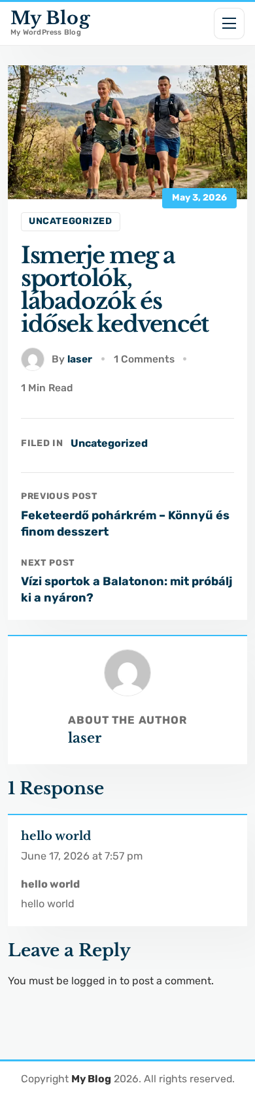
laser (79, 359)
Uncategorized (70, 221)
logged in (94, 981)
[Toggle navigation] (229, 23)
